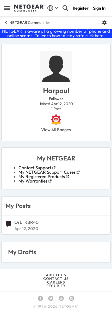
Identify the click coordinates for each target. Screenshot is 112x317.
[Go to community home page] (29, 8)
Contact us (56, 278)
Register (81, 8)
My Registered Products (41, 176)
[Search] (65, 8)
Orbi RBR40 (26, 222)
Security (56, 286)
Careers (56, 282)
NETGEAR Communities (29, 22)
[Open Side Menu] (7, 8)
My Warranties (32, 181)
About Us (56, 275)
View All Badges (56, 129)
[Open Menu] (104, 22)
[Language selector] (52, 8)
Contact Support (34, 167)
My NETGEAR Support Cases (47, 172)
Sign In (99, 8)
